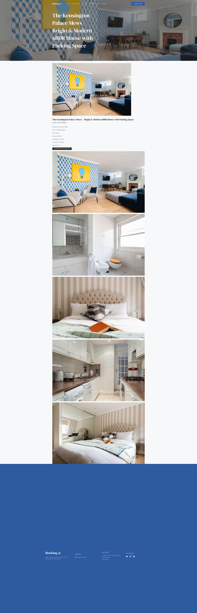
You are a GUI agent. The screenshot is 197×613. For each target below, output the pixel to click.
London (54, 122)
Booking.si (56, 3)
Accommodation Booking (62, 148)
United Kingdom (62, 122)
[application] (80, 3)
